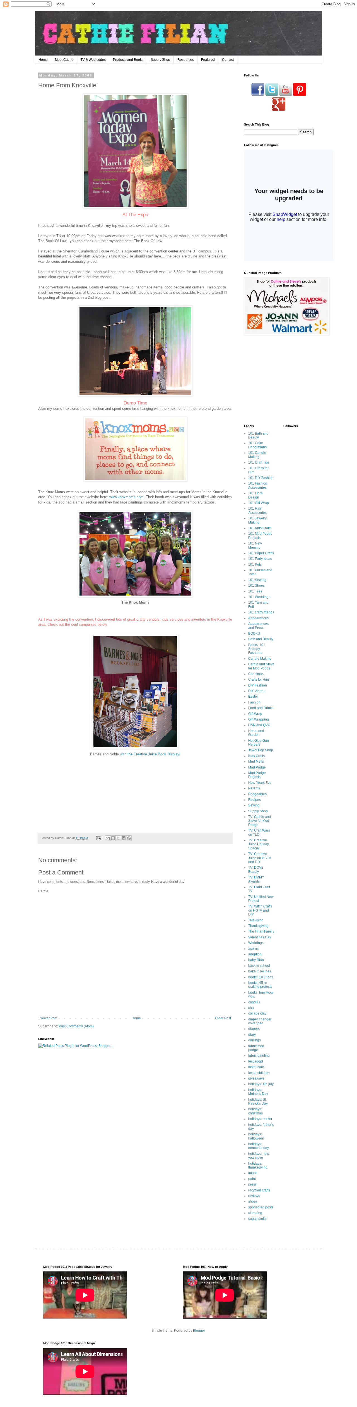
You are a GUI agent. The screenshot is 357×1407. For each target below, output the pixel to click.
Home (43, 60)
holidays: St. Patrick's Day (258, 1101)
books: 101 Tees (260, 977)
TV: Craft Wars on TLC (259, 832)
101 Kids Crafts (259, 528)
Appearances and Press (258, 626)
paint (252, 1179)
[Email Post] (98, 838)
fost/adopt (255, 1061)
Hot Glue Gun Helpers (258, 742)
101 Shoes (256, 585)
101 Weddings (259, 597)
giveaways (256, 1078)
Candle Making (259, 659)
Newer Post (48, 1018)
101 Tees (255, 591)
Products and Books (128, 60)
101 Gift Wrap (258, 503)
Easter (253, 696)
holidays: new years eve (258, 1156)
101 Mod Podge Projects (260, 535)
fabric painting (259, 1055)
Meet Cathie (64, 60)
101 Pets (255, 565)
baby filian (256, 960)
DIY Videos (256, 691)
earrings (254, 1040)
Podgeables (257, 794)
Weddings (256, 943)
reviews (254, 1196)
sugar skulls (257, 1219)
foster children (259, 1073)
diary (252, 1035)
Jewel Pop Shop (260, 750)
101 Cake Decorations (257, 445)
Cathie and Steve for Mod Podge (261, 666)
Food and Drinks (260, 708)
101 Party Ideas (260, 559)
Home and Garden (256, 733)
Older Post (223, 1018)
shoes (252, 1201)
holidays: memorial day (258, 1146)
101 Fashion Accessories (257, 485)
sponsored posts (260, 1207)
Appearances (258, 618)
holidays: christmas (255, 1111)
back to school (259, 966)
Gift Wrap (255, 714)
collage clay (257, 1013)
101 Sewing (257, 580)
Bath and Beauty (260, 639)
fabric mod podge (256, 1048)
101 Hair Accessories (257, 510)
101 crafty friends (261, 612)
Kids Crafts (256, 756)
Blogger (199, 1331)
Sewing (254, 805)
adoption (255, 954)
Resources (185, 60)
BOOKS (254, 633)
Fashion (254, 702)
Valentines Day (259, 937)
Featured (208, 60)
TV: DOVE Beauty (256, 869)
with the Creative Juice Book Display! (149, 754)
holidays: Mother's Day (258, 1092)
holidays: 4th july (261, 1084)
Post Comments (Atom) (76, 1026)
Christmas (256, 674)
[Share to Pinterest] (129, 838)
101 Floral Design (256, 495)
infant (252, 1173)
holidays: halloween (256, 1136)
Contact (228, 60)
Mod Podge (257, 767)
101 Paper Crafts (261, 553)
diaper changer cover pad (259, 1021)
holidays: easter (260, 1119)
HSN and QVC (259, 725)
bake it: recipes (259, 971)
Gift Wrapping (258, 719)
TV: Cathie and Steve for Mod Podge (259, 821)
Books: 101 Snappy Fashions (256, 649)
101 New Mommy (255, 545)
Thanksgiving (258, 926)
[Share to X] (118, 838)
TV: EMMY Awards (256, 879)
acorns (253, 949)
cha (251, 1008)
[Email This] (107, 838)
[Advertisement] (279, 380)
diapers (254, 1029)
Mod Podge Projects (257, 775)
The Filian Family (261, 931)
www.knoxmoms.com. (127, 497)
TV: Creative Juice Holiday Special (258, 844)
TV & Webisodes (93, 60)
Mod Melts (256, 761)
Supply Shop (160, 60)
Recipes (254, 800)
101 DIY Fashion (261, 478)
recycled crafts (259, 1190)
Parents (254, 788)
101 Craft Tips (258, 462)
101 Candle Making (257, 455)
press (252, 1184)
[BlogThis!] (113, 838)
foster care (256, 1067)
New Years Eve (259, 783)
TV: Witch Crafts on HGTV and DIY (260, 910)
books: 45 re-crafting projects (260, 985)
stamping (255, 1213)
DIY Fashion (257, 685)
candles (254, 1002)
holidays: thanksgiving (257, 1165)
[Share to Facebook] (123, 838)
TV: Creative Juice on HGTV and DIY (259, 858)
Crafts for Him (258, 679)
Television (256, 920)
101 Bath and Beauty (258, 435)
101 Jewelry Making (257, 520)
